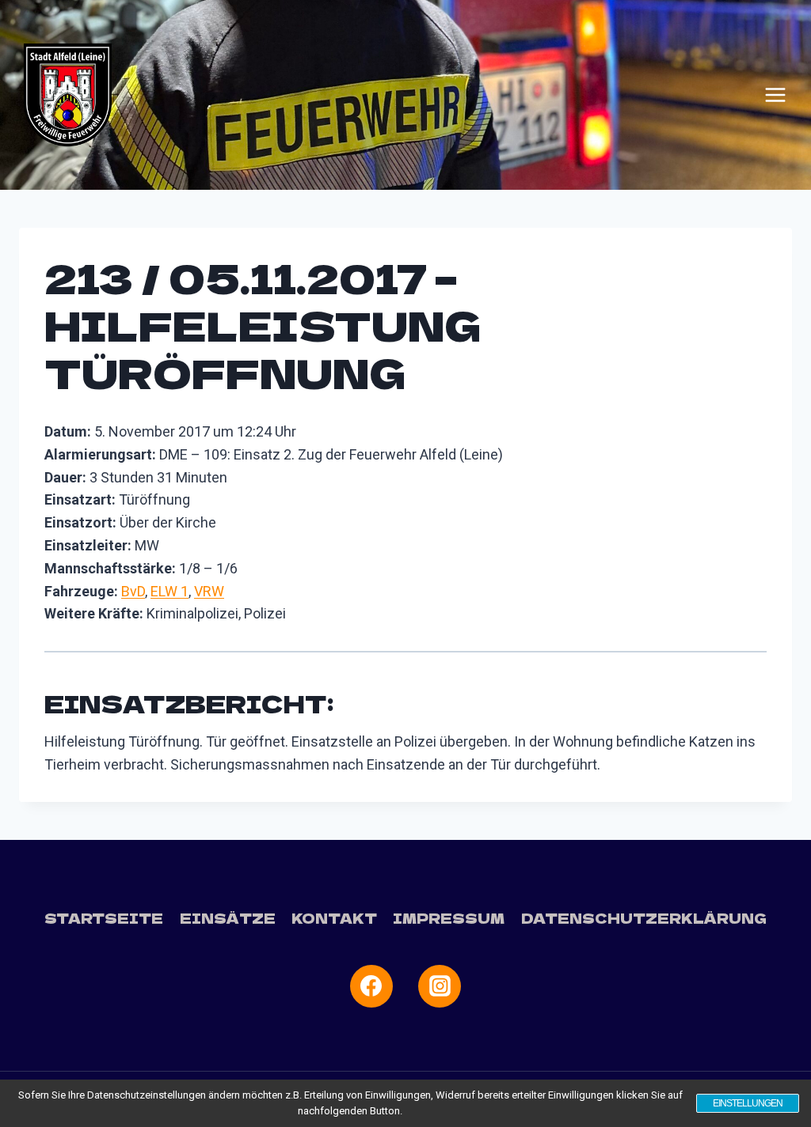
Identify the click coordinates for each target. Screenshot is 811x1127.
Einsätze (228, 918)
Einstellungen (747, 1103)
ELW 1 (169, 591)
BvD (133, 591)
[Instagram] (439, 986)
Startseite (103, 918)
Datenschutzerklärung (644, 918)
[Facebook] (371, 986)
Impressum (448, 918)
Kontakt (334, 918)
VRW (209, 591)
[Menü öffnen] (775, 95)
